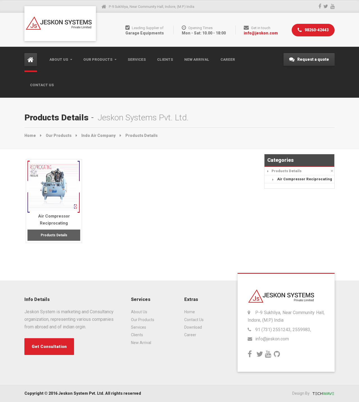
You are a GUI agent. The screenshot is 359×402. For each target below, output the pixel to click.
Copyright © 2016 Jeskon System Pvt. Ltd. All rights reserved (82, 393)
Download (193, 327)
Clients (165, 59)
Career (227, 59)
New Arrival (196, 59)
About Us (58, 59)
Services (137, 59)
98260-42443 (316, 30)
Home (30, 135)
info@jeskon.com (261, 33)
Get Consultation (49, 346)
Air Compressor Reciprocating (304, 179)
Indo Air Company (98, 135)
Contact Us (42, 85)
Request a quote (312, 59)
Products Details (286, 171)
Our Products (97, 59)
